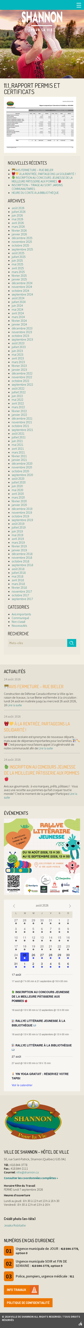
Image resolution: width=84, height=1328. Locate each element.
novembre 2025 (22, 242)
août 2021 (18, 433)
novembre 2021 (22, 422)
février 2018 (19, 587)
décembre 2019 (22, 509)
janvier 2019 (19, 550)
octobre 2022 (20, 381)
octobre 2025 (20, 245)
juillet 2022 (19, 392)
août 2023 (18, 343)
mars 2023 (18, 362)
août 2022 (18, 388)
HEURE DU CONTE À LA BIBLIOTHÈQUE (35, 193)
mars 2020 (18, 497)
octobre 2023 (20, 336)
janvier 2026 (19, 234)
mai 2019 (17, 535)
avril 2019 (18, 539)
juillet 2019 (19, 527)
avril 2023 (18, 358)
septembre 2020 (22, 475)
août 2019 (18, 524)
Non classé (18, 622)
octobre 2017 (20, 595)
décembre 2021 (22, 418)
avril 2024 (18, 313)
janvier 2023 (19, 370)
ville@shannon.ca (27, 1172)
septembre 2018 (22, 565)
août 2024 (18, 298)
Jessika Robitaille (15, 1225)
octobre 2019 (20, 516)
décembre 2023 (22, 328)
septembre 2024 (22, 294)
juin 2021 (17, 441)
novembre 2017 (22, 591)
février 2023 (19, 366)
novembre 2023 (22, 332)
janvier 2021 (19, 460)
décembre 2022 (22, 373)
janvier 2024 (19, 324)
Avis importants (21, 614)
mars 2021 (18, 452)
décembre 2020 (22, 463)
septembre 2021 (22, 430)
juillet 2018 (19, 573)
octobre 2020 (20, 471)
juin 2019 (17, 531)
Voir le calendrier (22, 1085)
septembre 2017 (22, 599)
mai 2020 (17, 490)
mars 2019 (18, 542)
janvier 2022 (19, 415)
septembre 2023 (22, 339)
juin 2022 (17, 396)
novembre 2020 (22, 467)
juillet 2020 (19, 482)
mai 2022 (17, 400)
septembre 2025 (22, 249)
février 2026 (19, 230)
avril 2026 (18, 223)
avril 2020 (18, 494)
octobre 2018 (20, 561)
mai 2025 (17, 264)
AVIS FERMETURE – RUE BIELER (34, 170)
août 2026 (18, 208)
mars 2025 (18, 272)
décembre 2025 (22, 238)
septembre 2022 (22, 384)
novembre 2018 (22, 557)
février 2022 (19, 411)
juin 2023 (17, 351)
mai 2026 (17, 219)
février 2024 (19, 321)
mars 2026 (18, 226)
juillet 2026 (19, 212)
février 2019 (19, 546)
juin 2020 (17, 486)
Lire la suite (14, 705)
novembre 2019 (22, 512)
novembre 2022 (22, 377)
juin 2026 (17, 215)
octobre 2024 (20, 291)
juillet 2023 (19, 347)
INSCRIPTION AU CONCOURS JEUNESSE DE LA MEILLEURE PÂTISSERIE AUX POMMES (42, 179)
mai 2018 (17, 576)
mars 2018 (18, 584)
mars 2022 (18, 407)
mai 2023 (17, 354)
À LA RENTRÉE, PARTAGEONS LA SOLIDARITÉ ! (47, 174)
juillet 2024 (19, 302)
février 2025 (19, 275)
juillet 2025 (19, 257)
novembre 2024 (22, 287)
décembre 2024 (22, 283)
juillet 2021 (19, 437)
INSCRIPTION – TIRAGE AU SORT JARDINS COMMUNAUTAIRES (37, 187)
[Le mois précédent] (70, 906)
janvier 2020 (19, 505)
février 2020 (19, 501)
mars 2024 (18, 317)
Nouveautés (19, 625)
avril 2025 (18, 268)
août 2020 (18, 478)
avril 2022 (18, 403)
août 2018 (18, 569)
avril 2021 (18, 449)
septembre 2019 (22, 520)
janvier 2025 (19, 279)
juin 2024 (17, 305)
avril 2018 (18, 580)
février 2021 (19, 456)
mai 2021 (17, 445)
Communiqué (20, 618)
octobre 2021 (20, 426)
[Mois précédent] (14, 906)
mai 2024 (17, 309)
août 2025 (18, 253)
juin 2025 (17, 260)
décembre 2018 (22, 554)
